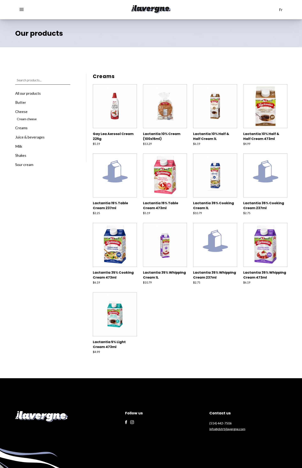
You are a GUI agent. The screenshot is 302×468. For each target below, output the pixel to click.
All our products (28, 93)
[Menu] (23, 9)
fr (280, 10)
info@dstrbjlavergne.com (227, 429)
